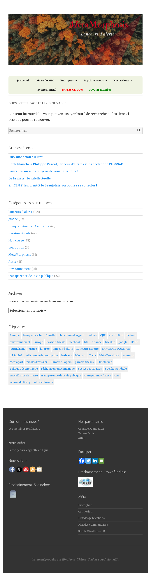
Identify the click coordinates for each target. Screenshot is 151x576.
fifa (86, 342)
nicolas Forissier (36, 362)
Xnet (81, 437)
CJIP (103, 335)
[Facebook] (82, 461)
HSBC (134, 342)
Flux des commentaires (93, 524)
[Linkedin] (95, 461)
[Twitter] (88, 461)
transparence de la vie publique (30, 276)
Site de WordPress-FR (91, 531)
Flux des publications (91, 518)
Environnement (19, 269)
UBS (117, 375)
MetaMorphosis (19, 254)
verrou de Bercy (20, 382)
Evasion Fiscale (19, 233)
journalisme (17, 348)
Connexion (85, 511)
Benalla (50, 335)
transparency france (97, 375)
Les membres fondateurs (24, 428)
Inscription (85, 505)
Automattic (112, 559)
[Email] (101, 461)
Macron (80, 355)
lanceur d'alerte (63, 348)
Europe (38, 342)
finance (97, 342)
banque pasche (32, 335)
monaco (128, 355)
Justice (13, 219)
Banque (15, 335)
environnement (20, 342)
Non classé (16, 240)
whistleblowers (43, 382)
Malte (92, 355)
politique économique (24, 368)
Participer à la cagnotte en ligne (28, 450)
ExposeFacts (86, 433)
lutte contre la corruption (42, 355)
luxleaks (66, 355)
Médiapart (16, 362)
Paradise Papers (61, 362)
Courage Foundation (91, 428)
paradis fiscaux (84, 362)
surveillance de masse (24, 375)
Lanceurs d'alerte (87, 348)
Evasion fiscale (55, 342)
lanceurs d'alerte (20, 212)
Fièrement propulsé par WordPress (53, 559)
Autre (12, 261)
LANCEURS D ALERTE (116, 348)
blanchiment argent (71, 335)
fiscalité (110, 342)
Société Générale (116, 368)
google (122, 342)
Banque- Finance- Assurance (29, 226)
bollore (92, 335)
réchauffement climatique (58, 368)
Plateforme (104, 362)
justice (33, 348)
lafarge (45, 348)
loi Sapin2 (16, 355)
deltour (131, 335)
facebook (75, 342)
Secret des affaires (90, 368)
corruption (16, 247)
